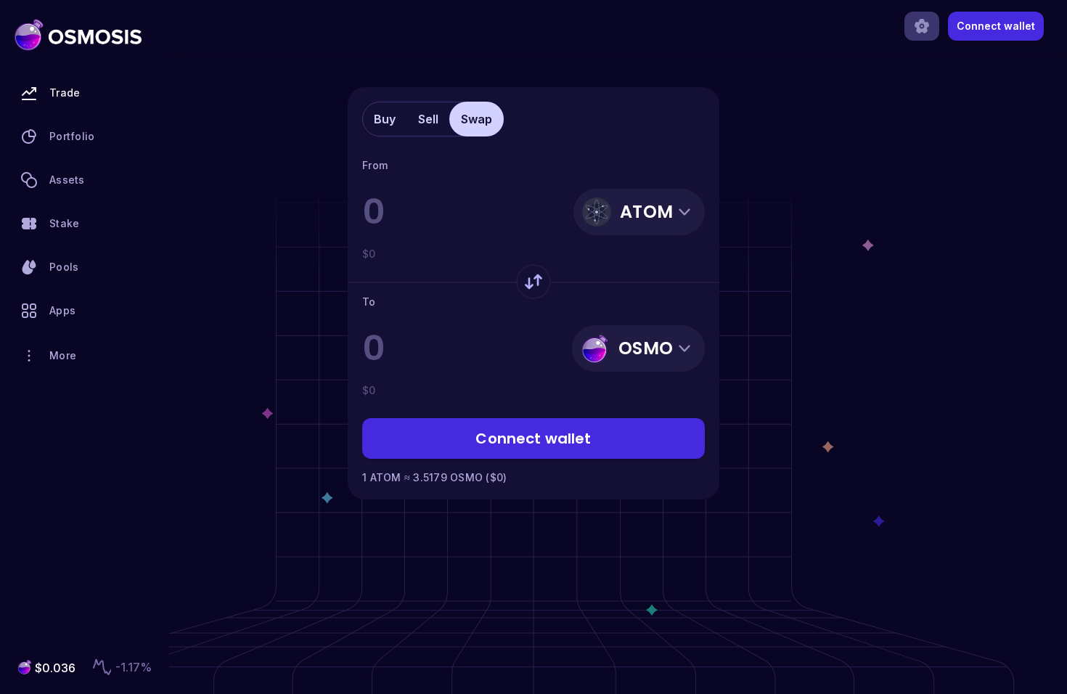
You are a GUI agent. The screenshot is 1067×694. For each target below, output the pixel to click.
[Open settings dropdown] (921, 26)
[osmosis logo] (78, 34)
